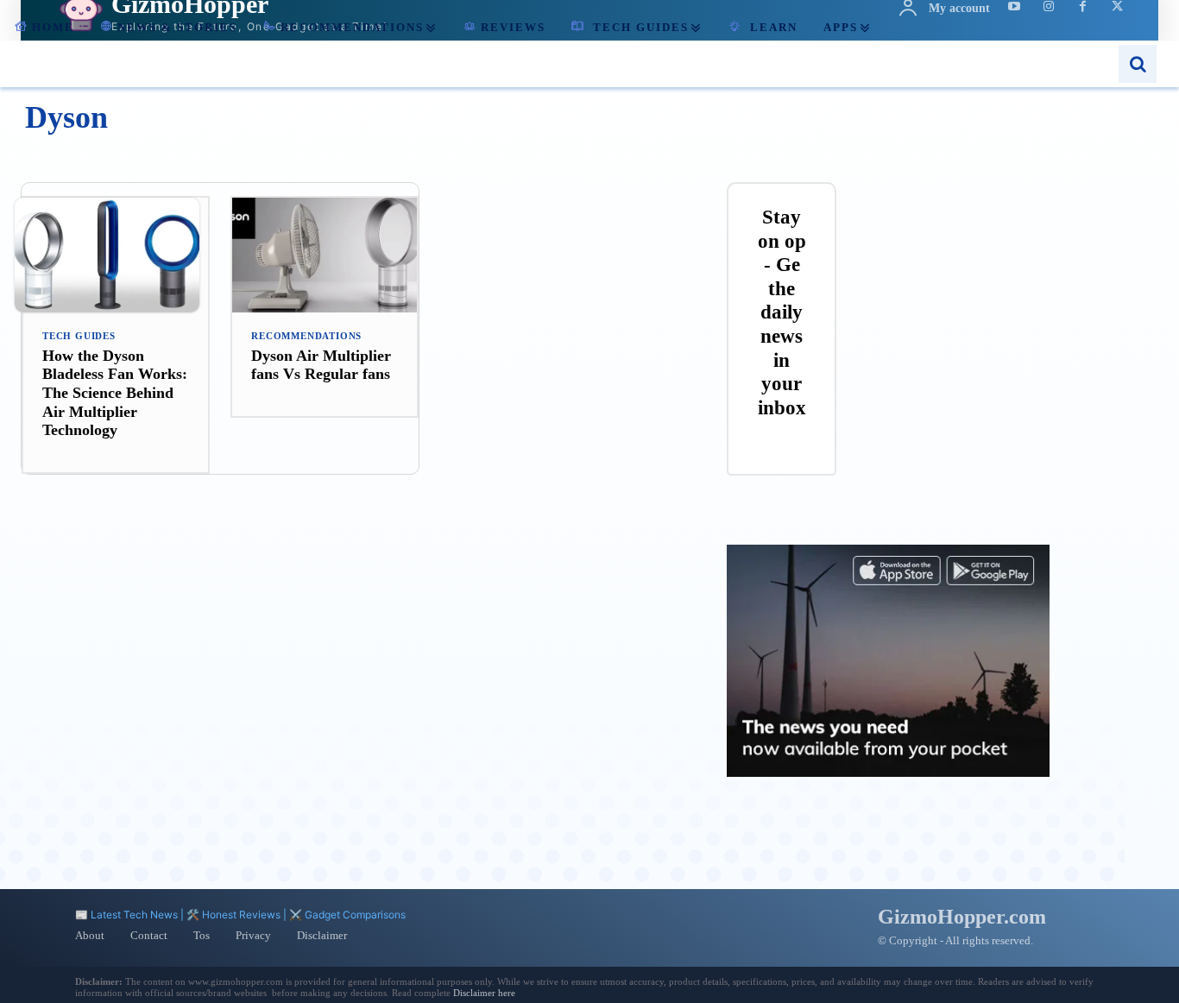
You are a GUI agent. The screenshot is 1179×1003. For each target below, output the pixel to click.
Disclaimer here (484, 992)
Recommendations (306, 336)
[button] (1138, 64)
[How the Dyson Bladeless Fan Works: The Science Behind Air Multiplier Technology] (115, 255)
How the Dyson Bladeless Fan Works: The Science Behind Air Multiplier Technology (114, 392)
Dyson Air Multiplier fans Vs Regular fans (321, 365)
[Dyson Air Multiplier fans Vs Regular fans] (324, 255)
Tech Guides (79, 336)
